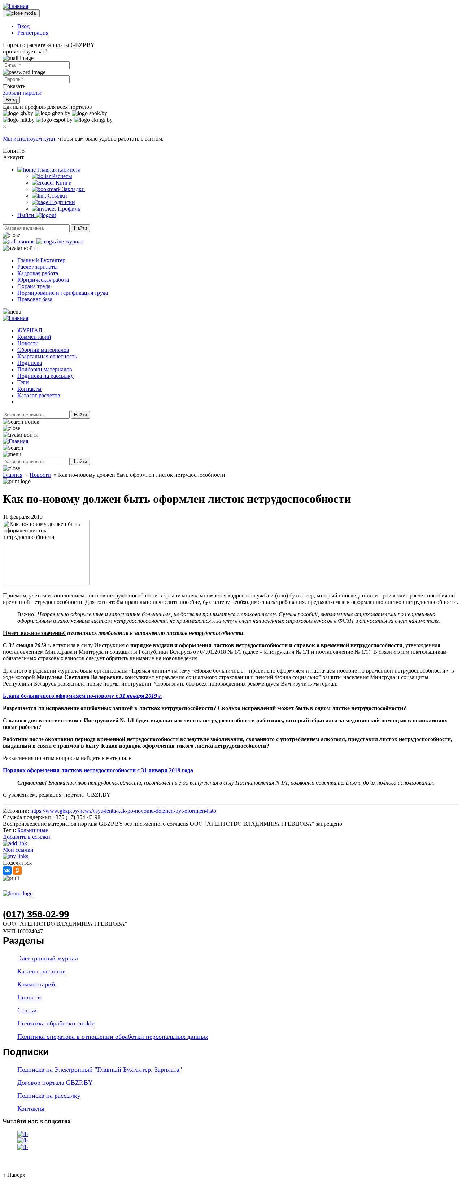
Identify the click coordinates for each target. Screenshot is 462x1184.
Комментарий (34, 337)
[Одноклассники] (17, 870)
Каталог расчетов (38, 395)
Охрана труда (34, 286)
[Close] (21, 13)
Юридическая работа (43, 280)
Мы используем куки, (30, 138)
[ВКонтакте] (7, 870)
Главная (12, 475)
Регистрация (32, 33)
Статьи (27, 1010)
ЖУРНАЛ (29, 330)
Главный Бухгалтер (41, 260)
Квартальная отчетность (47, 356)
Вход (23, 26)
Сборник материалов (43, 350)
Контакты (29, 389)
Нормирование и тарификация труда (62, 293)
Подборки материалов (44, 369)
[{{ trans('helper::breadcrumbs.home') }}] (18, 893)
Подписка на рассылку (45, 376)
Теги (23, 382)
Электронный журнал (47, 958)
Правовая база (34, 299)
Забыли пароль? (22, 93)
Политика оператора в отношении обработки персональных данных (112, 1036)
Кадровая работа (37, 273)
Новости (28, 343)
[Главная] (15, 6)
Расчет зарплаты (37, 267)
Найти (80, 228)
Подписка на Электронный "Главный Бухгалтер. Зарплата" (99, 1069)
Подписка (29, 363)
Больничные (32, 830)
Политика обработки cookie (56, 1023)
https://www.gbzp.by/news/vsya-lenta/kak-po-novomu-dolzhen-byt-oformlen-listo (123, 811)
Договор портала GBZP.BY (55, 1082)
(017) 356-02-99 (36, 914)
